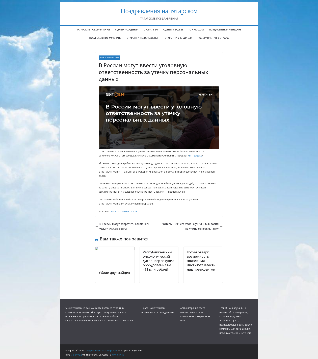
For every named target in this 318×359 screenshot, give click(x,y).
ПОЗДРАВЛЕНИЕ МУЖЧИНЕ (105, 37)
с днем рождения (126, 29)
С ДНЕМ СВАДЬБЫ (173, 29)
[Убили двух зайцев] (114, 249)
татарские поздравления (93, 29)
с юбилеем (151, 29)
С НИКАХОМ (196, 29)
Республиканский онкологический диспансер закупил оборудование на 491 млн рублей (158, 261)
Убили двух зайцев (114, 272)
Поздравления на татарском (159, 10)
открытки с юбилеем (178, 37)
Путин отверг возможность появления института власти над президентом (201, 261)
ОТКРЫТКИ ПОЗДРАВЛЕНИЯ (143, 37)
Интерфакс (195, 155)
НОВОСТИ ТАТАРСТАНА (109, 57)
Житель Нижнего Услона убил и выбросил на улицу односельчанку (190, 226)
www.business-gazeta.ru (124, 211)
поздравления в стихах (213, 37)
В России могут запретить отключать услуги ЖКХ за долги (124, 226)
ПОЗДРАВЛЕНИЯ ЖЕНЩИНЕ (225, 29)
